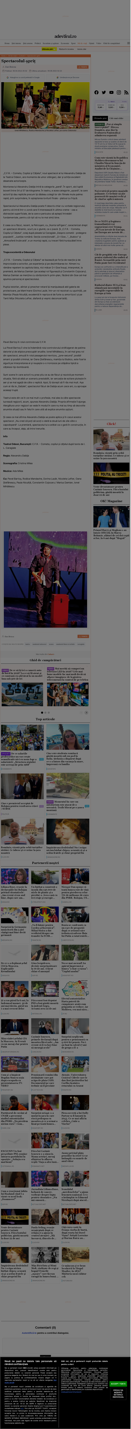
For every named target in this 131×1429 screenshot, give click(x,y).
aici (22, 1408)
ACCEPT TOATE (118, 1384)
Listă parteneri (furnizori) (71, 1392)
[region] (65, 1393)
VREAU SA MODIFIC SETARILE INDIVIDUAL (118, 1393)
